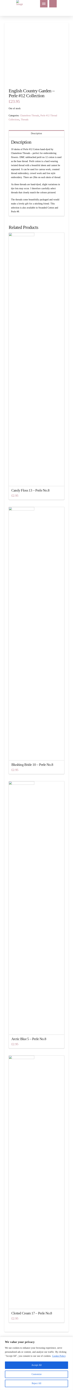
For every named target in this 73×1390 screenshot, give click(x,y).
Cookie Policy (59, 1356)
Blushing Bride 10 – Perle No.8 (32, 764)
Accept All (36, 1365)
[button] (44, 3)
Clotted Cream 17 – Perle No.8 (31, 1313)
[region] (36, 1363)
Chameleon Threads (29, 115)
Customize (37, 1374)
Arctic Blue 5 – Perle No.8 (28, 1039)
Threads (24, 119)
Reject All (36, 1383)
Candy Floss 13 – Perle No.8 (30, 490)
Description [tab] (36, 133)
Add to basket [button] (36, 480)
